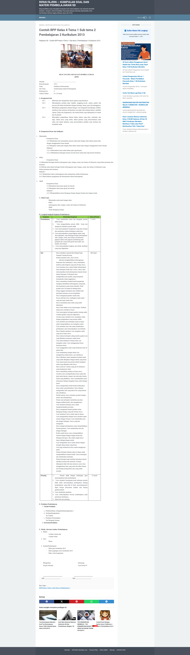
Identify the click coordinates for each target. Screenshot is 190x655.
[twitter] (61, 601)
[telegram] (106, 601)
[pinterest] (76, 601)
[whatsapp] (91, 601)
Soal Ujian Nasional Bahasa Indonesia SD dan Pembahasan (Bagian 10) (67, 624)
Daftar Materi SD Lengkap (137, 31)
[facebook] (46, 601)
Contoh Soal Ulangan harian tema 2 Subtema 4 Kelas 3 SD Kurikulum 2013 (104, 624)
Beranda (42, 17)
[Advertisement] (95, 641)
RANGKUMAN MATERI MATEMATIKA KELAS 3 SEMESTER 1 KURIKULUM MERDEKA (136, 105)
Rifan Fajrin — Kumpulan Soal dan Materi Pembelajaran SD (64, 3)
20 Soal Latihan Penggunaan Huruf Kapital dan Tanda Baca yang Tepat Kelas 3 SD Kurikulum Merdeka (135, 64)
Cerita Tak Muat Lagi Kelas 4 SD (134, 93)
